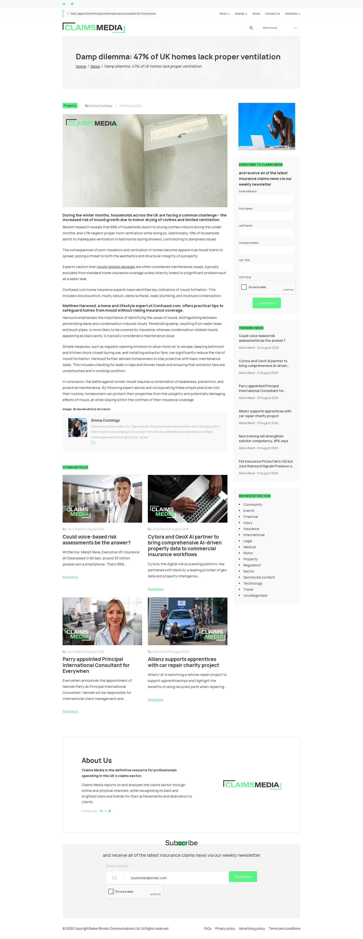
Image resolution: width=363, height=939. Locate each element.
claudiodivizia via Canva (93, 409)
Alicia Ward (247, 348)
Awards (239, 13)
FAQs (208, 928)
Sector (248, 571)
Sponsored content (259, 577)
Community (252, 504)
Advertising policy (252, 928)
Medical (249, 547)
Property (70, 105)
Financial (250, 516)
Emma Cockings (101, 106)
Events (248, 510)
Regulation (252, 565)
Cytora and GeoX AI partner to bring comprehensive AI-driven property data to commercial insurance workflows (263, 368)
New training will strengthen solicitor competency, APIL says (263, 438)
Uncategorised (255, 595)
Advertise (291, 13)
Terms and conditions (284, 928)
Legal (247, 541)
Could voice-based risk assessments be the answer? (262, 338)
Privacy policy (225, 928)
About (256, 13)
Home (81, 66)
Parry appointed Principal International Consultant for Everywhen (261, 391)
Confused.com (167, 305)
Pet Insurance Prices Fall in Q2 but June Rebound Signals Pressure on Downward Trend (266, 466)
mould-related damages (116, 266)
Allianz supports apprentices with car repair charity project (109, 14)
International (254, 534)
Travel (248, 589)
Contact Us (272, 13)
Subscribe (266, 303)
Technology (252, 583)
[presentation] (267, 287)
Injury (247, 522)
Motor (248, 553)
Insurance (251, 528)
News (223, 13)
